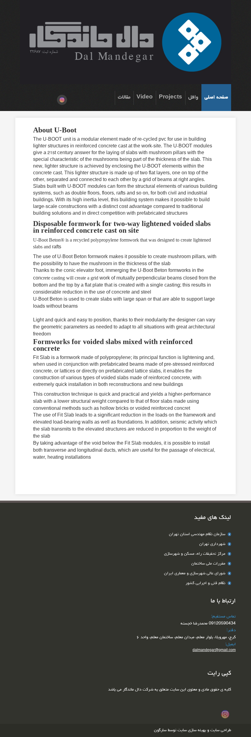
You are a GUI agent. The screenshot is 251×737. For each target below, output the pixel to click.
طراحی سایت (220, 730)
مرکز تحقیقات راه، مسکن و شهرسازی (195, 553)
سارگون (161, 730)
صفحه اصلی (216, 97)
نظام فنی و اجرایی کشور (206, 583)
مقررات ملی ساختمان (209, 563)
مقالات (124, 97)
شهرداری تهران (213, 544)
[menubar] (173, 97)
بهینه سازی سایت (191, 730)
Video (145, 97)
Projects (170, 97)
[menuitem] (216, 97)
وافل (193, 97)
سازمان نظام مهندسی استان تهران (198, 534)
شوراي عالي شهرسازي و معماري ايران (195, 573)
